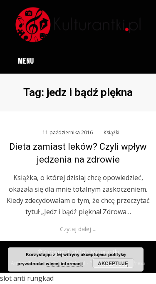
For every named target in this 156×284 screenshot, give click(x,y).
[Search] (145, 61)
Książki (111, 132)
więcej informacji (64, 263)
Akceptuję (113, 263)
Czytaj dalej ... (78, 229)
